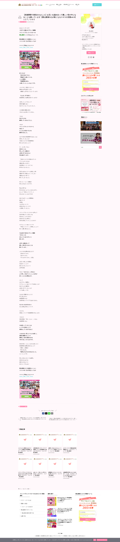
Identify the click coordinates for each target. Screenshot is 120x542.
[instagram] (91, 57)
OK (94, 539)
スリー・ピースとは (26, 500)
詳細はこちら (91, 52)
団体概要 (38, 536)
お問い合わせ (81, 536)
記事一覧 (23, 516)
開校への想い (24, 503)
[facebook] (89, 57)
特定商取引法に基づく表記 (46, 536)
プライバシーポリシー (57, 536)
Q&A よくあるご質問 (73, 536)
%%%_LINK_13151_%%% (26, 47)
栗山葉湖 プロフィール (26, 510)
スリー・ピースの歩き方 (27, 506)
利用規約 (65, 536)
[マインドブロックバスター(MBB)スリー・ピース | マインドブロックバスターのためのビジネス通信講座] (30, 4)
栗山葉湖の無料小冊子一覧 (28, 513)
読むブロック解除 (23, 21)
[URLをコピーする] (52, 413)
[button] (43, 413)
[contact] (93, 57)
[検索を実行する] (100, 147)
